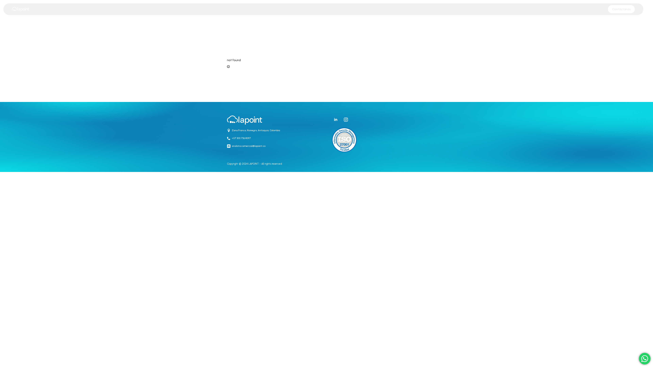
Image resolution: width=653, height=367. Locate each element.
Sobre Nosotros (300, 8)
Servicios (324, 8)
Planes (342, 8)
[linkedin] (336, 120)
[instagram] (346, 120)
